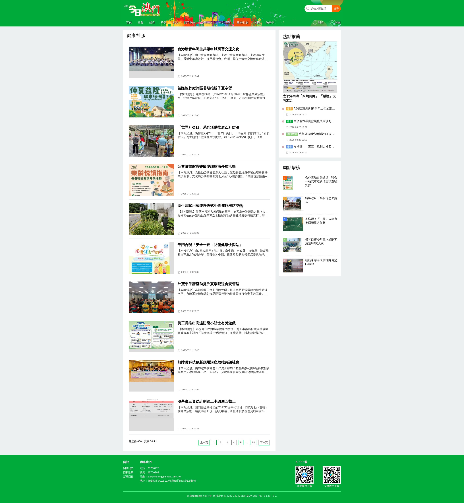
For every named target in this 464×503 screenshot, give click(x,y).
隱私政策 (128, 472)
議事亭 (270, 22)
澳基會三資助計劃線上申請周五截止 (207, 401)
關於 (321, 22)
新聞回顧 (128, 476)
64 (253, 442)
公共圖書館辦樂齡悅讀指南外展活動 (207, 166)
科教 (163, 22)
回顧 (337, 22)
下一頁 (264, 442)
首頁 (129, 22)
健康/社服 (242, 22)
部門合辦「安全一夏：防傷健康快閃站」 (210, 245)
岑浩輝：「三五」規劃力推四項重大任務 (310, 147)
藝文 (175, 22)
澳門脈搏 (189, 22)
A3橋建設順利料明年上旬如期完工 (310, 109)
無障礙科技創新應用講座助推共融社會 (208, 362)
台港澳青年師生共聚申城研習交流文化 (208, 49)
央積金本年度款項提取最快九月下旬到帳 (310, 121)
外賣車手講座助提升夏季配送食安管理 (208, 284)
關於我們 (128, 468)
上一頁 (204, 442)
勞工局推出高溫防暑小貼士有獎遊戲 (207, 323)
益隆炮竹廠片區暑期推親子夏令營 (205, 88)
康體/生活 (207, 22)
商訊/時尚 (225, 22)
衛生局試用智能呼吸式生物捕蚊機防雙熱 (210, 206)
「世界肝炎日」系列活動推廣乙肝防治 (208, 127)
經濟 (152, 22)
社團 (257, 22)
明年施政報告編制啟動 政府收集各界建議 (310, 134)
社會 (140, 22)
